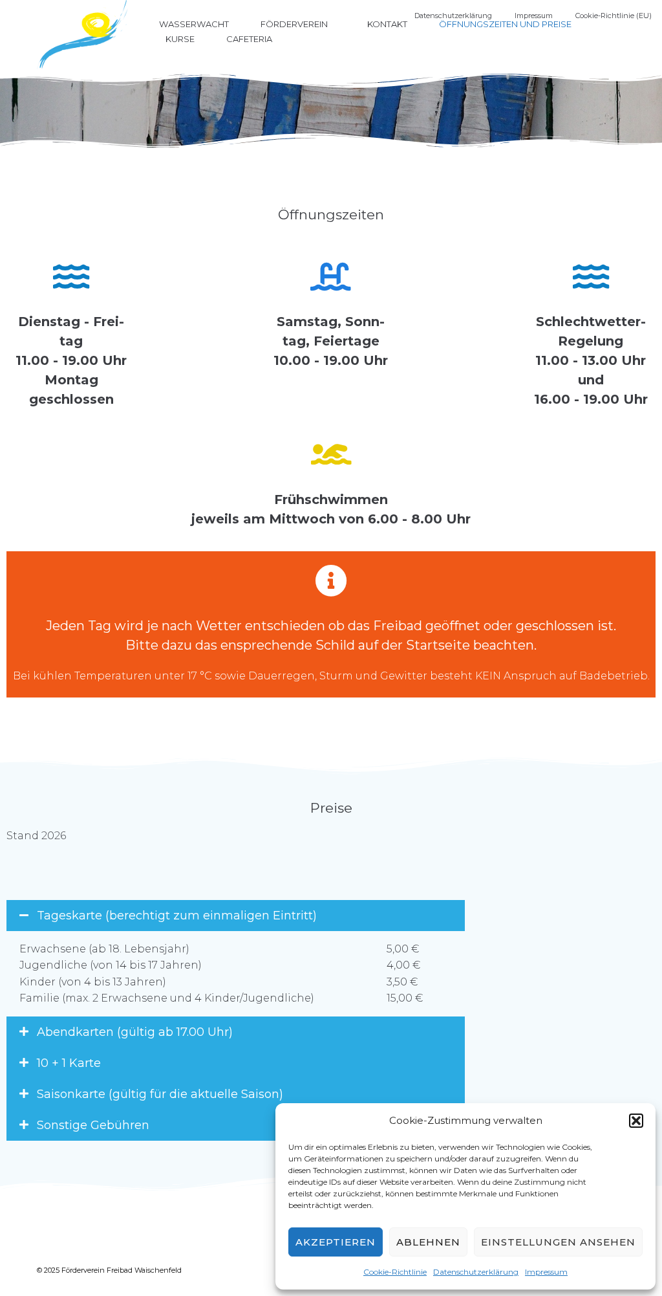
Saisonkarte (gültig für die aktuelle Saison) (160, 1094)
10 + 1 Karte (69, 1063)
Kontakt (387, 24)
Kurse (180, 39)
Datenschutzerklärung (475, 1272)
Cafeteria (249, 39)
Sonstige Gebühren (93, 1125)
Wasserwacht (194, 24)
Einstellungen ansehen (558, 1242)
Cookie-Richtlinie (395, 1272)
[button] (636, 1120)
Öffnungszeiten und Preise (505, 24)
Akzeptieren (335, 1242)
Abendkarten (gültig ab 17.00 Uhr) (135, 1032)
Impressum (546, 1272)
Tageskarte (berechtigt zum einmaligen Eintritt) (177, 915)
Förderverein (294, 24)
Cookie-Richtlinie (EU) (613, 15)
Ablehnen (428, 1242)
